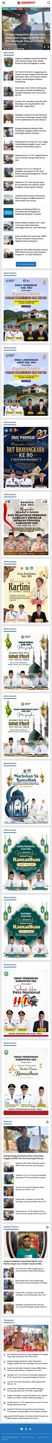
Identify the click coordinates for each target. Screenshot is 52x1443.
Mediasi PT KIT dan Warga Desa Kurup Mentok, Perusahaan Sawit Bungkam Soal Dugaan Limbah (30, 184)
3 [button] (9, 49)
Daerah (5, 9)
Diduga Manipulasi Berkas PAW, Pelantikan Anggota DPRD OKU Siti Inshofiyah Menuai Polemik (30, 130)
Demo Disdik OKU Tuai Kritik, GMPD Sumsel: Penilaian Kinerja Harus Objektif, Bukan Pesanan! (30, 238)
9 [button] (21, 49)
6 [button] (15, 49)
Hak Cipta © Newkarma (10, 1437)
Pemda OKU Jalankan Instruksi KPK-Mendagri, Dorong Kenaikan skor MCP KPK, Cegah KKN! (31, 103)
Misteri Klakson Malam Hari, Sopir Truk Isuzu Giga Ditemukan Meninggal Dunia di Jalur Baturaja (30, 225)
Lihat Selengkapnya (26, 264)
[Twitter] (26, 1429)
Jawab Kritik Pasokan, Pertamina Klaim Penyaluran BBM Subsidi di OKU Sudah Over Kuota (30, 198)
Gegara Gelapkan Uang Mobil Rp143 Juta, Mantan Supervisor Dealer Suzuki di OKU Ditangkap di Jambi (31, 60)
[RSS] (30, 1429)
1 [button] (4, 49)
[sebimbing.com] (26, 2)
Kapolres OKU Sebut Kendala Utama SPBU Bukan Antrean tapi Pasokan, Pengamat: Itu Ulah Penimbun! (31, 252)
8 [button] (19, 49)
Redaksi (5, 1439)
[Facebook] (21, 1429)
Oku (20, 9)
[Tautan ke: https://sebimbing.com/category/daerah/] (47, 1227)
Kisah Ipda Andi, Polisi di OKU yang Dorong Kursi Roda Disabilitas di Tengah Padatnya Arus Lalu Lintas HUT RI (30, 91)
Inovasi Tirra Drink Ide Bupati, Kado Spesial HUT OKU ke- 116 (30, 1188)
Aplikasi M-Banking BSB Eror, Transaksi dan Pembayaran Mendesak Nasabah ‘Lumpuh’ (28, 211)
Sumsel (26, 9)
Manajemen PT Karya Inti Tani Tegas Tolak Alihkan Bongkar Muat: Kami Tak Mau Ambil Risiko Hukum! (24, 39)
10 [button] (23, 49)
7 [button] (17, 49)
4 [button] (11, 49)
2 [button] (6, 49)
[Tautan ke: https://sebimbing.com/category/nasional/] (47, 1122)
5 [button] (13, 49)
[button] (44, 47)
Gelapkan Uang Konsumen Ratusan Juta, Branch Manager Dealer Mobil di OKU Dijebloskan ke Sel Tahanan (31, 117)
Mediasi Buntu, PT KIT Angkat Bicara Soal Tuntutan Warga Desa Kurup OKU (31, 157)
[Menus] (4, 3)
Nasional (13, 9)
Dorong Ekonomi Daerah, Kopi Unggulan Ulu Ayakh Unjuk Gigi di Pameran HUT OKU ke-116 (27, 1355)
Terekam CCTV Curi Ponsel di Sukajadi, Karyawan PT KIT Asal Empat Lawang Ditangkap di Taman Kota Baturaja (31, 172)
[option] (26, 28)
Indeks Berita (42, 1437)
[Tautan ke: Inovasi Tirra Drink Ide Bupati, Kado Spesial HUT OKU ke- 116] (9, 1191)
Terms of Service (28, 1437)
